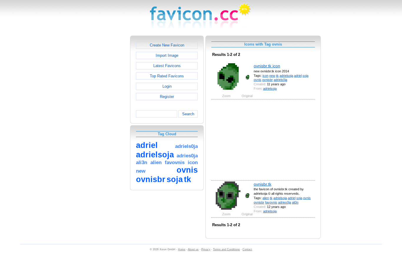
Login (167, 86)
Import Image (167, 55)
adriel (298, 75)
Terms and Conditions (226, 249)
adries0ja (284, 202)
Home (181, 249)
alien (266, 198)
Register (167, 96)
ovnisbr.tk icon (267, 66)
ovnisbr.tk (262, 184)
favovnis (271, 202)
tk (277, 75)
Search (188, 114)
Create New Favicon (167, 45)
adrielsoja (286, 75)
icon (265, 75)
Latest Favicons (167, 66)
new (272, 75)
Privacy (205, 249)
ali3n (295, 202)
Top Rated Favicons (167, 76)
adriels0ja (280, 79)
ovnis (257, 79)
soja (305, 75)
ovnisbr (267, 79)
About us (193, 249)
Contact (247, 249)
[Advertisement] (104, 124)
